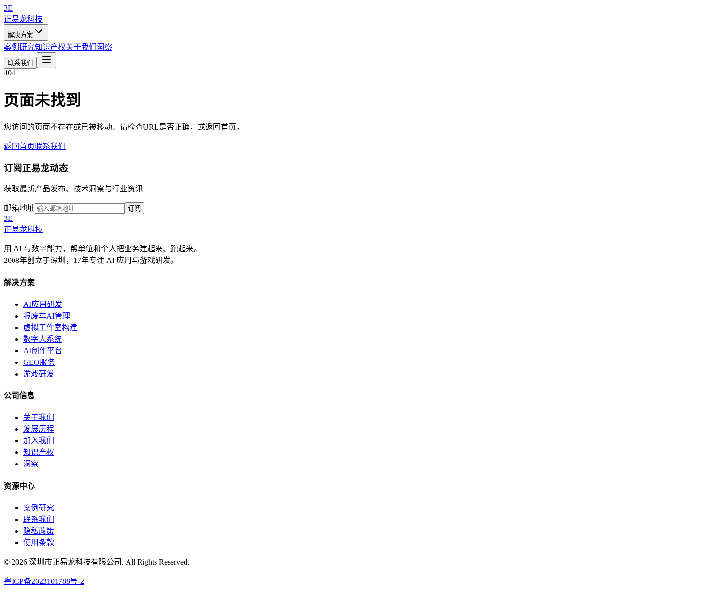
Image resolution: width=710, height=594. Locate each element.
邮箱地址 (19, 208)
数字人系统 (42, 339)
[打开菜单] (46, 60)
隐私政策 (38, 531)
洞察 (31, 464)
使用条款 (38, 542)
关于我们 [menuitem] (81, 47)
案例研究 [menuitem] (19, 47)
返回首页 (19, 146)
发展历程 (38, 429)
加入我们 (38, 440)
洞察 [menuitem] (104, 47)
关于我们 (38, 417)
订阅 (134, 208)
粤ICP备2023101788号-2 (44, 581)
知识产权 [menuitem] (50, 47)
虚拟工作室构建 (50, 327)
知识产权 (38, 452)
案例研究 (38, 508)
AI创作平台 (42, 351)
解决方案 (20, 35)
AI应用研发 (42, 304)
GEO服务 (39, 362)
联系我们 (20, 63)
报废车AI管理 (46, 316)
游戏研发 (38, 374)
